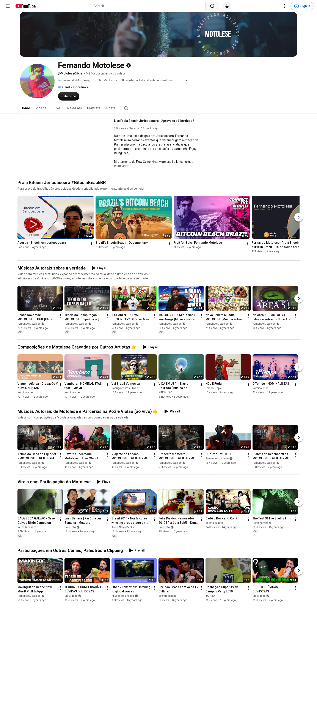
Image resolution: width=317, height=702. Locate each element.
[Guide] (7, 6)
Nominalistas (25, 392)
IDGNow (210, 596)
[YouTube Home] (25, 6)
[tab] (25, 108)
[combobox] (149, 6)
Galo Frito (70, 527)
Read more (121, 166)
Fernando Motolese (29, 323)
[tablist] (158, 108)
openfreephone (167, 596)
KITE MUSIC (165, 392)
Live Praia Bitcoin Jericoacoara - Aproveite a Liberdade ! (154, 120)
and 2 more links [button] (76, 87)
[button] (121, 166)
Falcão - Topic (214, 388)
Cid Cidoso (70, 596)
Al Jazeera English (122, 596)
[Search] (212, 6)
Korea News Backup (123, 527)
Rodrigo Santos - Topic (124, 388)
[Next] (298, 217)
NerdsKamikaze (26, 527)
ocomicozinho (214, 522)
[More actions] (91, 243)
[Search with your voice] (227, 6)
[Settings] (284, 6)
